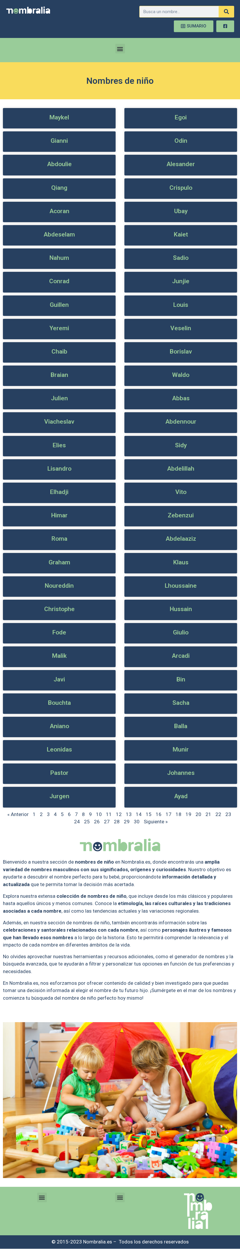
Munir (181, 749)
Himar (59, 515)
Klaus (180, 562)
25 (87, 821)
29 (127, 821)
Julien (59, 398)
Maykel (59, 117)
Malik (59, 655)
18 (178, 814)
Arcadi (181, 655)
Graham (59, 562)
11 (109, 814)
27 (107, 821)
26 (97, 821)
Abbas (181, 398)
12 (119, 814)
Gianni (59, 140)
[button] (120, 48)
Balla (180, 726)
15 (149, 814)
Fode (59, 632)
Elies (59, 445)
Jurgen (59, 796)
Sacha (180, 702)
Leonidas (59, 749)
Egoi (181, 117)
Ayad (181, 796)
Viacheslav (59, 421)
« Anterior (18, 814)
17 (169, 814)
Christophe (59, 609)
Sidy (181, 445)
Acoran (59, 211)
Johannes (181, 772)
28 (117, 821)
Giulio (180, 632)
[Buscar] (226, 11)
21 (208, 814)
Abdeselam (59, 234)
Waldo (180, 374)
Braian (59, 374)
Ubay (181, 211)
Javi (59, 679)
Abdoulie (59, 164)
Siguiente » (156, 821)
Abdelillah (180, 468)
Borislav (181, 351)
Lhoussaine (181, 585)
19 (188, 814)
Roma (59, 538)
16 (159, 814)
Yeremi (59, 328)
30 (137, 821)
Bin (180, 679)
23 (228, 814)
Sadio (180, 257)
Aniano (59, 726)
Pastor (59, 772)
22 (218, 814)
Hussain (181, 609)
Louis (180, 304)
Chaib (59, 351)
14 (139, 814)
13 (129, 814)
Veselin (180, 328)
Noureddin (59, 585)
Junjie (180, 281)
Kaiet (181, 234)
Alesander (181, 164)
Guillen (59, 304)
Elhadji (59, 491)
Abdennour (180, 421)
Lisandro (59, 468)
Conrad (59, 281)
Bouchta (59, 702)
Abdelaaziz (181, 538)
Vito (180, 491)
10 (99, 814)
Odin (180, 140)
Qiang (59, 187)
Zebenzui (181, 515)
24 (77, 821)
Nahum (59, 257)
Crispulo (180, 187)
